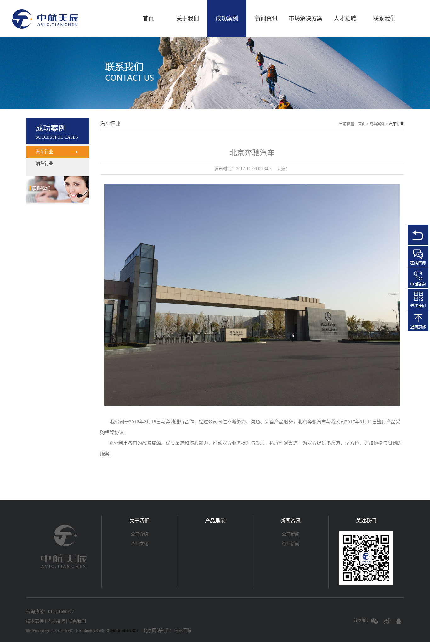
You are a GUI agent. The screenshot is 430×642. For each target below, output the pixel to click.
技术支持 (35, 621)
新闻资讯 (266, 18)
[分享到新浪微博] (387, 622)
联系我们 (384, 18)
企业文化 (139, 543)
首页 (148, 18)
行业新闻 (290, 543)
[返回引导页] (418, 235)
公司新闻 (290, 534)
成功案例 (227, 18)
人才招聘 (345, 18)
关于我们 (187, 18)
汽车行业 (44, 151)
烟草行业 (44, 163)
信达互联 (183, 630)
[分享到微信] (375, 622)
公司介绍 (139, 534)
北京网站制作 (156, 630)
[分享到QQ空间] (400, 622)
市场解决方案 (306, 18)
